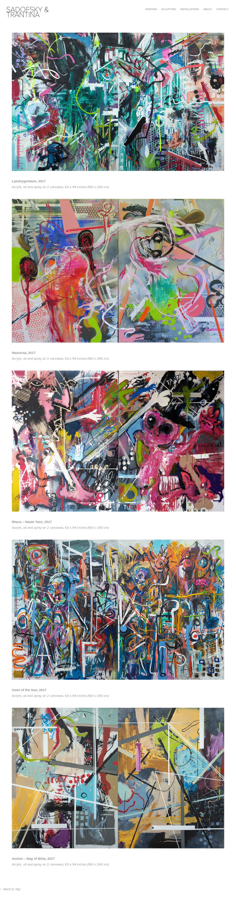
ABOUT (207, 9)
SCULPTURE (168, 9)
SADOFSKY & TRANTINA (28, 11)
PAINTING (151, 9)
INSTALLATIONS (189, 9)
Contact (222, 9)
